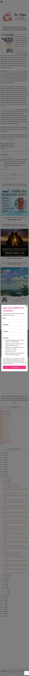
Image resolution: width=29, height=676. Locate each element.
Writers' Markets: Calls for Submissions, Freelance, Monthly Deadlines (14, 353)
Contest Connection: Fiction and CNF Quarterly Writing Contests (14, 344)
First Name (5, 324)
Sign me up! (14, 367)
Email (4, 318)
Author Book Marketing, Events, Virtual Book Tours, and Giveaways (14, 341)
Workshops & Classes (10, 351)
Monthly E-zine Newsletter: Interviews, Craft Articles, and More (14, 348)
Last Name (5, 331)
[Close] (26, 306)
